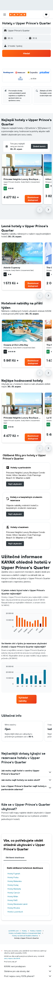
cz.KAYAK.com (13, 931)
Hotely (24, 931)
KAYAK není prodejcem (15, 966)
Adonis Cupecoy (12, 267)
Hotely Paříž (12, 900)
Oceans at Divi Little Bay (16, 344)
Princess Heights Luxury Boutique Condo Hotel (22, 179)
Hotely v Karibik (35, 931)
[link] (15, 484)
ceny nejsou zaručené (12, 958)
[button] (5, 15)
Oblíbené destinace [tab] (15, 857)
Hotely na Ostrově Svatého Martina (25, 936)
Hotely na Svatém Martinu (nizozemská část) (25, 933)
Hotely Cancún (13, 892)
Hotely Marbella (14, 889)
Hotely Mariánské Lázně (17, 904)
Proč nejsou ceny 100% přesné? (19, 976)
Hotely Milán (12, 896)
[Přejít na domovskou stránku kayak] (17, 14)
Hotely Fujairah (13, 873)
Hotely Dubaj (12, 885)
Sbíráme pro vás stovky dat (16, 971)
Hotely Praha (12, 877)
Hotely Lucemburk (15, 911)
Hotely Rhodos (13, 908)
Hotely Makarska (14, 881)
